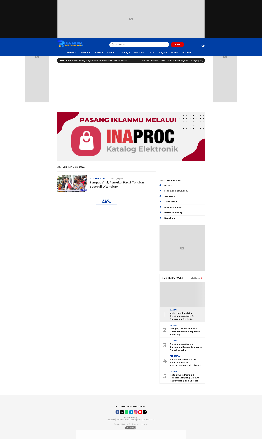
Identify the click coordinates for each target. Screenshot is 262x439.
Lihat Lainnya (106, 201)
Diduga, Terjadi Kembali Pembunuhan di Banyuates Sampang (185, 331)
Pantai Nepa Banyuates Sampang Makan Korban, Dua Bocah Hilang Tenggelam (184, 362)
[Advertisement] (131, 86)
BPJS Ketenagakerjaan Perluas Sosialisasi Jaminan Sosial (90, 60)
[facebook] (117, 412)
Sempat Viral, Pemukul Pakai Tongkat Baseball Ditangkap (117, 184)
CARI (177, 44)
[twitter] (122, 412)
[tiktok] (145, 412)
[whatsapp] (126, 412)
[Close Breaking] (202, 60)
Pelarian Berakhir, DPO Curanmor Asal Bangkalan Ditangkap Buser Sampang (169, 60)
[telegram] (131, 412)
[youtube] (140, 412)
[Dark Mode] (203, 45)
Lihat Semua (195, 278)
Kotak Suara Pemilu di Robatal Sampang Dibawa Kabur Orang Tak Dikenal (184, 378)
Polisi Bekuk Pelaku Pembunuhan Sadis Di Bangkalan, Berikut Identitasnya (182, 316)
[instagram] (136, 412)
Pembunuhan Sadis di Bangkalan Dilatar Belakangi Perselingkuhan (186, 347)
